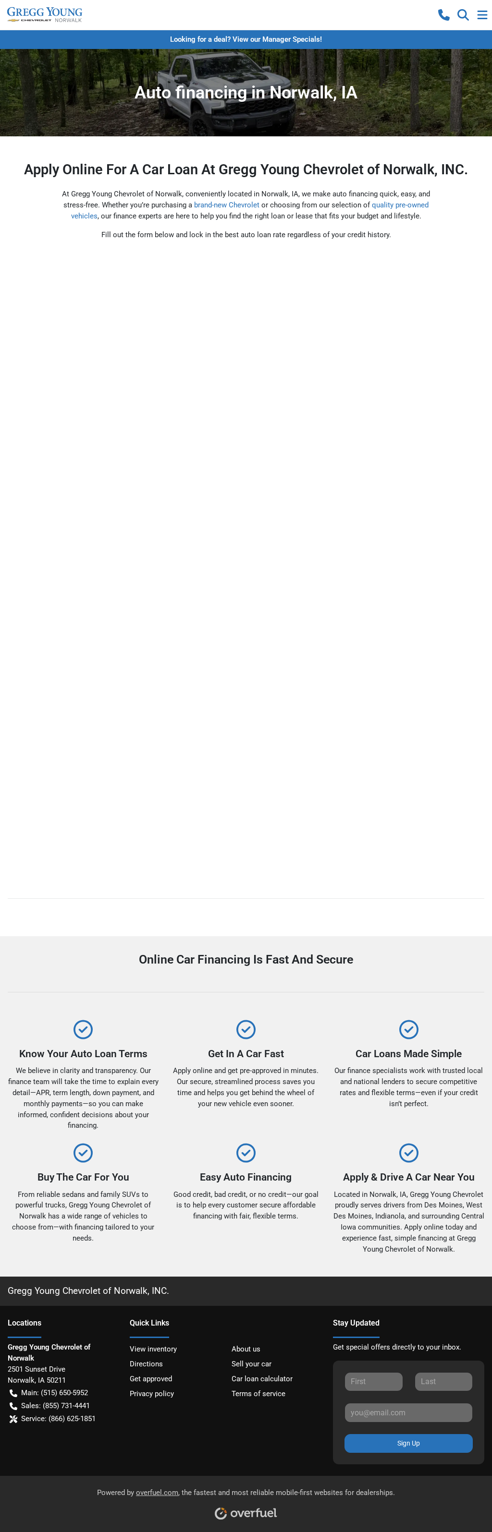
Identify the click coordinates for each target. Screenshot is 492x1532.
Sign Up (408, 1443)
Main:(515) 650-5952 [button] (54, 1392)
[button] (444, 14)
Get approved (151, 1379)
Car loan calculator (262, 1379)
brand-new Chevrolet (226, 205)
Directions (146, 1364)
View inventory (153, 1349)
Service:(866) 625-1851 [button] (58, 1418)
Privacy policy (152, 1393)
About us (246, 1349)
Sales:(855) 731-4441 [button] (55, 1405)
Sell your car (251, 1364)
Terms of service (258, 1393)
